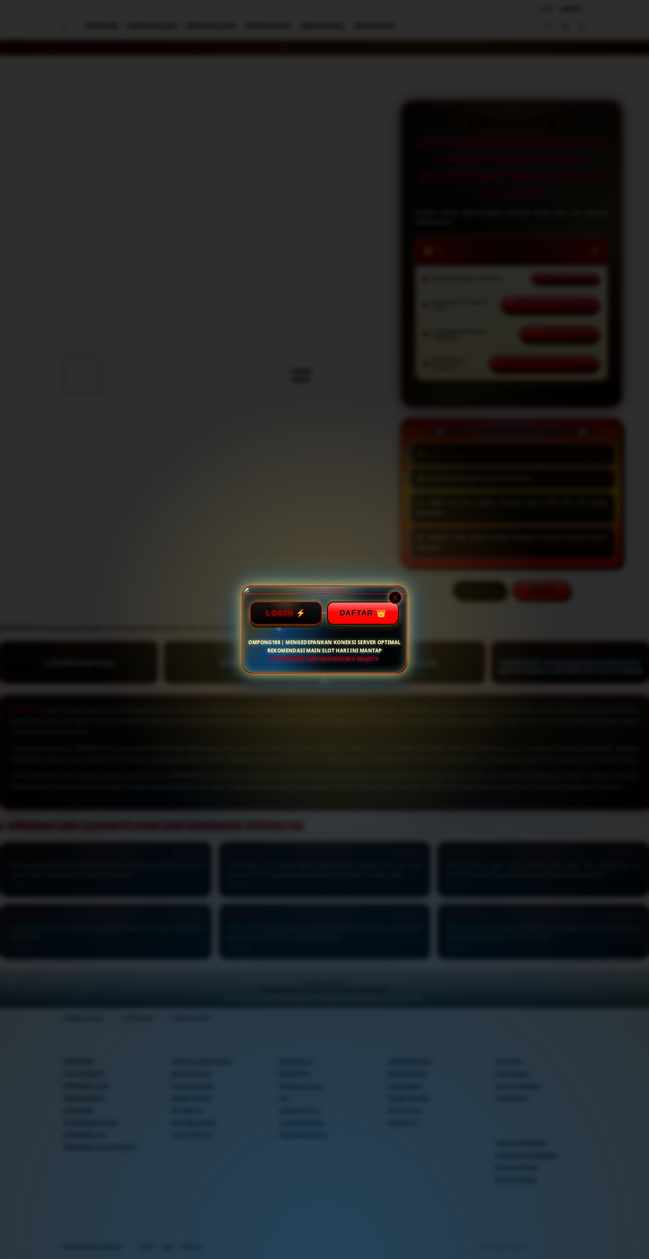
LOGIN (279, 613)
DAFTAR (356, 613)
